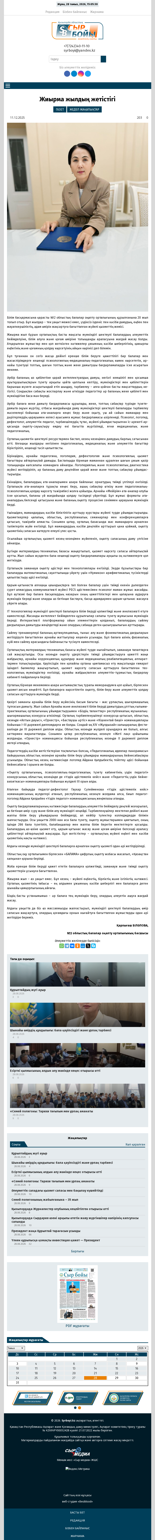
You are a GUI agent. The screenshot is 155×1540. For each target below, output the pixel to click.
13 (74, 1368)
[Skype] (93, 946)
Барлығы (77, 1251)
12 (54, 1368)
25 (36, 1378)
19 (54, 1373)
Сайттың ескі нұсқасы (77, 1495)
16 (136, 1368)
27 (73, 1378)
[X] (88, 946)
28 (95, 1378)
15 (116, 1368)
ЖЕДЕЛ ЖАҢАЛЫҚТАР (84, 109)
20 (74, 1373)
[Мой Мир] (83, 946)
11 (36, 1368)
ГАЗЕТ (60, 109)
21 (95, 1373)
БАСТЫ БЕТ (77, 1512)
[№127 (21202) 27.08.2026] (77, 1294)
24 (17, 1378)
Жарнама (97, 12)
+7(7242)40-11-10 (76, 46)
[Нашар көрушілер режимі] (107, 10)
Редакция (52, 12)
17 (17, 1373)
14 (95, 1368)
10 (17, 1368)
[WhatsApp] (61, 946)
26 (54, 1378)
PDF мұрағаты (77, 1326)
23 (136, 1373)
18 (36, 1373)
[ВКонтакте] (72, 946)
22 (116, 1373)
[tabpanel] (32, 1398)
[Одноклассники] (77, 946)
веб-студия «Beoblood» (77, 1501)
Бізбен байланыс (75, 12)
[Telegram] (67, 946)
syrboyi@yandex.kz (79, 50)
